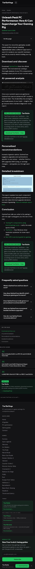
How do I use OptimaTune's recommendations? (12, 317)
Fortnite (4, 439)
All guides (5, 422)
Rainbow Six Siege (8, 472)
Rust (3, 477)
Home (3, 10)
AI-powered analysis (8, 333)
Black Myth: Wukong (8, 488)
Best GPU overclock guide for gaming (18, 237)
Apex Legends (6, 442)
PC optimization (7, 425)
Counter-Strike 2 (7, 463)
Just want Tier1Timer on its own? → (9, 397)
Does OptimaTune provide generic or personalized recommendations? (16, 302)
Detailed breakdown (7, 339)
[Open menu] (16, 2)
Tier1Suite (9, 230)
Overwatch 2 (6, 469)
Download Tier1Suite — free (15, 133)
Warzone (5, 444)
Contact (5, 430)
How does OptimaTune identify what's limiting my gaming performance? (16, 294)
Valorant (5, 461)
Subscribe (17, 559)
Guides (9, 10)
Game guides (6, 428)
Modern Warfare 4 (8, 458)
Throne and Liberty (8, 493)
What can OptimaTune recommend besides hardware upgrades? (15, 309)
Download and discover (8, 331)
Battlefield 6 (6, 485)
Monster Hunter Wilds (9, 466)
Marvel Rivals (6, 452)
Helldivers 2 (5, 482)
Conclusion (5, 341)
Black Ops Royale (7, 455)
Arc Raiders (5, 447)
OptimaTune (13, 66)
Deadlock (5, 491)
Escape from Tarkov (8, 480)
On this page (7, 39)
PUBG (4, 474)
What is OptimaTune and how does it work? (15, 286)
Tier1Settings (7, 2)
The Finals (5, 450)
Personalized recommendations (11, 336)
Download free (23, 566)
